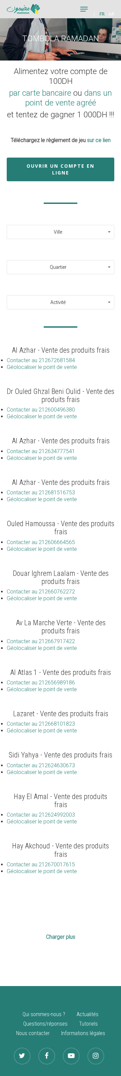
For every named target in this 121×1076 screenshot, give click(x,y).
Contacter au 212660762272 (41, 591)
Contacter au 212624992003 (41, 815)
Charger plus (60, 937)
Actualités (87, 1014)
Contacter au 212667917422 (41, 641)
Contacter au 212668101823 (41, 724)
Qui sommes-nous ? (44, 1014)
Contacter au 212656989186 (41, 682)
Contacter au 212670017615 (41, 864)
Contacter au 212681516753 (41, 492)
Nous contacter (33, 1033)
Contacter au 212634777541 (41, 451)
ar (111, 14)
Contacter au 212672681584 (41, 360)
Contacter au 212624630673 (41, 765)
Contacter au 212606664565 (41, 542)
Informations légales (83, 1033)
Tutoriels (88, 1024)
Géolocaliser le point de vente (42, 367)
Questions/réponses (45, 1024)
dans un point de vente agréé (68, 98)
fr (102, 14)
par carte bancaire (40, 93)
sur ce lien (99, 140)
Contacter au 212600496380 (41, 409)
